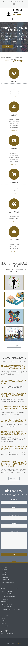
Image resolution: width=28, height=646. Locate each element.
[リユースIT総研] (14, 12)
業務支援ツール (5, 579)
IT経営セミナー (5, 599)
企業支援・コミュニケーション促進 (9, 589)
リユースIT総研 (18, 643)
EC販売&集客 (5, 577)
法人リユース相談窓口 (7, 591)
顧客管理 (4, 574)
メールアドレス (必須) (14, 515)
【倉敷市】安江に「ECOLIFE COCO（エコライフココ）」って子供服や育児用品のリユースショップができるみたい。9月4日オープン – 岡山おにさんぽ (14, 464)
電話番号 (14, 523)
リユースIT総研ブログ (7, 606)
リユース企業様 (4, 616)
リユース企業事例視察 (7, 594)
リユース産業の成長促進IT (8, 582)
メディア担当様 (4, 626)
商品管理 (4, 572)
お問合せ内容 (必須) (14, 531)
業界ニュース (21, 1)
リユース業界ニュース (7, 604)
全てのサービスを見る (14, 346)
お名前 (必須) (14, 507)
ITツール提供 (4, 567)
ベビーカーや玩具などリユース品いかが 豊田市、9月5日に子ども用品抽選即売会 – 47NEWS (13, 381)
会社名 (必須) (14, 499)
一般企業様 (3, 618)
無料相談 (7, 46)
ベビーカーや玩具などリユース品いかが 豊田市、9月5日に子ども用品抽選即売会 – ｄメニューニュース (14, 448)
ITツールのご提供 (14, 61)
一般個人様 (3, 621)
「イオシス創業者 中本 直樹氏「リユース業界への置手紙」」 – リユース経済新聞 (13, 420)
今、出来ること (20, 46)
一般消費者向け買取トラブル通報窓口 (11, 609)
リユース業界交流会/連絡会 (8, 596)
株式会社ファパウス (8, 633)
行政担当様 (3, 623)
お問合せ (14, 6)
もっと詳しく (14, 97)
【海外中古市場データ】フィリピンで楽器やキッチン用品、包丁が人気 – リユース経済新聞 (14, 408)
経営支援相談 (13, 1)
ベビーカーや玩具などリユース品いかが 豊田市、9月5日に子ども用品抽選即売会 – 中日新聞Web (13, 395)
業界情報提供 (4, 601)
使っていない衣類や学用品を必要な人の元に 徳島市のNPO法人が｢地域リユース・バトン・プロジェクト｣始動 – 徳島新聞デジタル (14, 367)
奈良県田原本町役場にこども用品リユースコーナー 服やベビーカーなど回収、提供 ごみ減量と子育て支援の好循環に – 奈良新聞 (14, 433)
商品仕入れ (4, 569)
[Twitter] (14, 4)
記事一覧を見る (14, 479)
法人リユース (5, 1)
